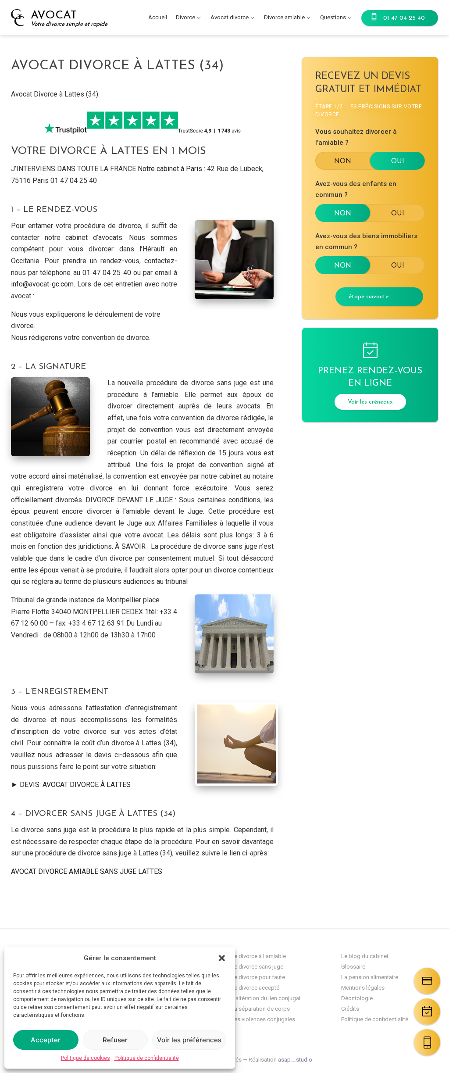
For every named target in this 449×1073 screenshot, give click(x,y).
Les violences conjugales (263, 1019)
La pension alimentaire (369, 977)
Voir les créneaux (370, 402)
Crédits (350, 1008)
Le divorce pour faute (258, 977)
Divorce (185, 17)
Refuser (115, 1040)
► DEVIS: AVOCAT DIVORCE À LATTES (71, 784)
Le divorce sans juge (257, 966)
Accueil (157, 17)
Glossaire (353, 966)
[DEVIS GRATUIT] (427, 981)
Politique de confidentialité (146, 1058)
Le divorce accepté (255, 987)
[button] (221, 958)
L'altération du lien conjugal (265, 998)
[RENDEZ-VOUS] (427, 1011)
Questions (333, 17)
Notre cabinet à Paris (170, 169)
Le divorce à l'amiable (258, 956)
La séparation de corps (260, 1008)
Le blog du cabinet (364, 956)
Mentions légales (363, 987)
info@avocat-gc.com (42, 284)
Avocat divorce (229, 17)
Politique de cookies (85, 1058)
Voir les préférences (189, 1040)
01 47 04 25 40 (404, 18)
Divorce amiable (284, 17)
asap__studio (295, 1059)
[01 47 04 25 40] (427, 1042)
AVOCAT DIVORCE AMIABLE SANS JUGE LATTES (86, 871)
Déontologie (357, 998)
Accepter (46, 1040)
